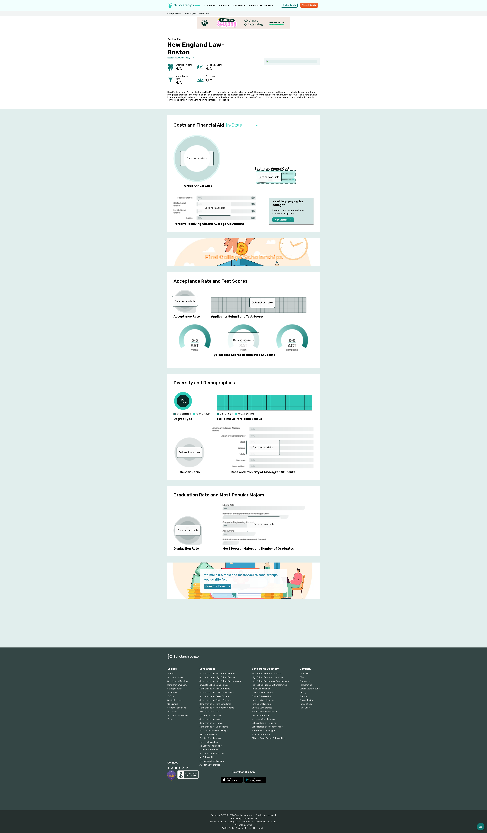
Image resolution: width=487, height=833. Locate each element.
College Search (174, 13)
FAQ (302, 677)
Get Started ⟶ (283, 219)
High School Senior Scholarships (267, 673)
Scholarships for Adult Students (214, 688)
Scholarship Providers (260, 5)
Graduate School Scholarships (214, 685)
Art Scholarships (207, 757)
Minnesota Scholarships (263, 719)
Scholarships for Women (211, 719)
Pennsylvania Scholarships (264, 711)
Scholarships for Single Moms (213, 726)
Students (209, 5)
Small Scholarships (261, 734)
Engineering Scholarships (211, 761)
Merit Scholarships (208, 734)
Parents (223, 5)
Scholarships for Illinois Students (215, 704)
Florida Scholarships (261, 696)
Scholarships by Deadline (264, 723)
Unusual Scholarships (209, 749)
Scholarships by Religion (263, 730)
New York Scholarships (263, 700)
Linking (303, 692)
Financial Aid (173, 692)
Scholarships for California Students (216, 692)
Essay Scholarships (208, 742)
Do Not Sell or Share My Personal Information (243, 828)
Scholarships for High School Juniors (217, 677)
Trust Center (305, 707)
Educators (238, 5)
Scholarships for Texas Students (215, 696)
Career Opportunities (310, 688)
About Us (304, 673)
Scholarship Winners (177, 685)
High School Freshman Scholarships (269, 685)
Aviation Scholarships (209, 765)
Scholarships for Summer (211, 753)
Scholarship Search (176, 677)
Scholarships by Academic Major (267, 726)
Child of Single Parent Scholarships (268, 738)
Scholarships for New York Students (216, 707)
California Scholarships (263, 692)
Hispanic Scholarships (210, 715)
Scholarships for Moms (210, 723)
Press (170, 719)
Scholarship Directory (177, 681)
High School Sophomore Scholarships (270, 681)
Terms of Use (306, 704)
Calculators (172, 704)
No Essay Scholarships (210, 745)
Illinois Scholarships (261, 704)
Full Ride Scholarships (210, 738)
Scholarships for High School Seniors (217, 673)
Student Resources (176, 707)
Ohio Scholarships (260, 715)
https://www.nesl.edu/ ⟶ (180, 57)
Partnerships (306, 685)
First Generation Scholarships (213, 730)
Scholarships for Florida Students (215, 700)
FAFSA (170, 696)
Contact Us (305, 681)
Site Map (304, 696)
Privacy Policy (306, 700)
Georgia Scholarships (262, 707)
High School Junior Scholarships (267, 677)
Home (170, 673)
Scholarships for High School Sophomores (220, 681)
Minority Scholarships (209, 711)
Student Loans (174, 700)
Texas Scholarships (261, 688)
